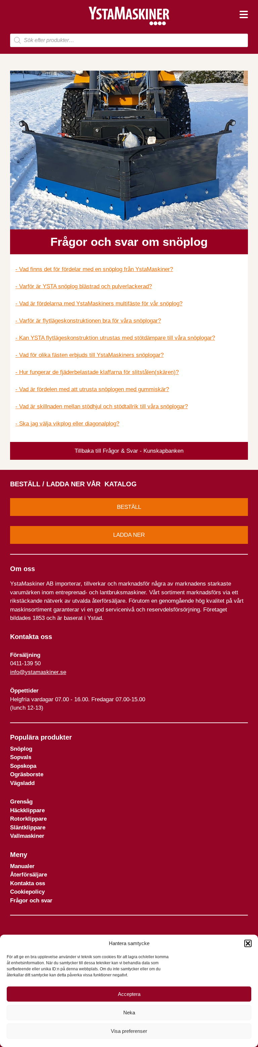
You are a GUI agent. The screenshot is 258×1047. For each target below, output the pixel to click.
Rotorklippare (28, 819)
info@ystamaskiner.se (38, 672)
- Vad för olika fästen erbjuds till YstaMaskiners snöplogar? (89, 355)
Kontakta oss (27, 883)
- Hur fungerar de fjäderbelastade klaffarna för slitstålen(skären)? (97, 372)
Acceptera (129, 994)
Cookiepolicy (27, 892)
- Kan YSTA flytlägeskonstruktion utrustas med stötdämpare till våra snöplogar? (115, 338)
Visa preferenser (129, 1031)
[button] (248, 943)
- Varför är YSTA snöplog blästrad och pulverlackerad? (83, 286)
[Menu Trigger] (243, 14)
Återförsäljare (28, 874)
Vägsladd (22, 783)
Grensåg (21, 801)
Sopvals (20, 757)
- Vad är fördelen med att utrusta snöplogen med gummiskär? (92, 389)
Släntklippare (27, 827)
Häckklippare (27, 810)
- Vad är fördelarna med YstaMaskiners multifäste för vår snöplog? (98, 303)
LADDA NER (129, 535)
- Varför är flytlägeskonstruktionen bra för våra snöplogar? (88, 320)
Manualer (22, 866)
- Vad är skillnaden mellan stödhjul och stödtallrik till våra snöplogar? (101, 406)
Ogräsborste (26, 774)
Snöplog (21, 749)
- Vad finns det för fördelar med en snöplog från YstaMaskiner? (94, 269)
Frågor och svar (31, 900)
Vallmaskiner (27, 836)
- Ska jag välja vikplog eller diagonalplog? (67, 423)
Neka (129, 1012)
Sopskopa (23, 766)
